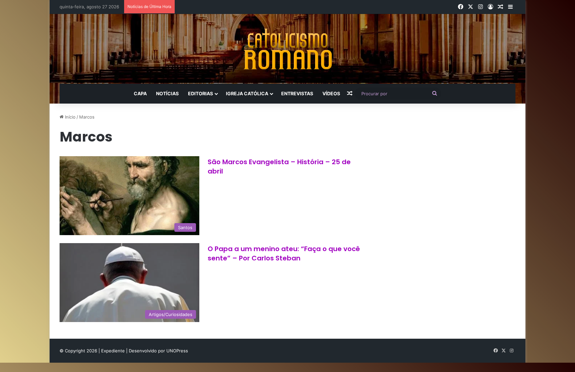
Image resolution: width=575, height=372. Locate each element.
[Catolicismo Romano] (287, 48)
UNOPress (177, 350)
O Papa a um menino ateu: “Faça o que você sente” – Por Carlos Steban (284, 253)
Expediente (113, 350)
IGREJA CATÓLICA (247, 93)
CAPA (140, 93)
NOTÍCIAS (167, 93)
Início (70, 117)
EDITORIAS (200, 93)
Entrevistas (297, 93)
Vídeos (331, 93)
